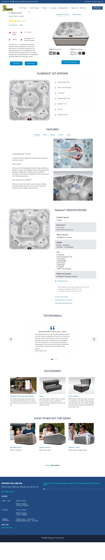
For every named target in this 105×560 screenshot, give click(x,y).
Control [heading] (60, 135)
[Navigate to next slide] (94, 339)
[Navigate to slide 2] (53, 359)
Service (83, 8)
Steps (41, 396)
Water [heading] (45, 135)
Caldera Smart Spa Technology (22, 396)
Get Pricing (87, 1)
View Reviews (13, 25)
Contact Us (94, 1)
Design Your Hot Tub (62, 14)
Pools (44, 8)
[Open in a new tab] (55, 465)
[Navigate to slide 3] (56, 359)
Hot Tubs (22, 8)
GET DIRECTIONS (7, 492)
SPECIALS (97, 8)
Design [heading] (53, 135)
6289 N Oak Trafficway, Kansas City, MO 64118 (26, 1)
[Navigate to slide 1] (51, 359)
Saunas (53, 8)
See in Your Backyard (71, 62)
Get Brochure (31, 63)
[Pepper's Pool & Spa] (7, 8)
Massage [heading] (37, 135)
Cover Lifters (73, 396)
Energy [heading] (68, 135)
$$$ (21, 25)
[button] (50, 53)
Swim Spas (34, 8)
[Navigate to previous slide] (11, 339)
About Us (74, 8)
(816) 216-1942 (8, 1)
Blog (99, 1)
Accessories (63, 8)
